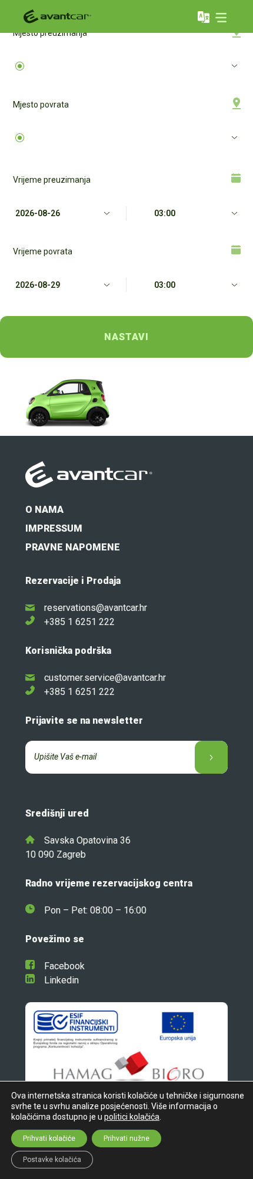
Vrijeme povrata (42, 251)
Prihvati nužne (126, 1138)
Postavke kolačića (52, 1160)
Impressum (53, 528)
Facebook (64, 966)
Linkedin (61, 980)
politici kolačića (131, 1116)
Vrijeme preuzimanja (52, 179)
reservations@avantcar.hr (95, 607)
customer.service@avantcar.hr (105, 677)
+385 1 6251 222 (79, 621)
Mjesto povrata (41, 104)
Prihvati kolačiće (49, 1138)
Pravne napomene (72, 547)
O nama (44, 509)
